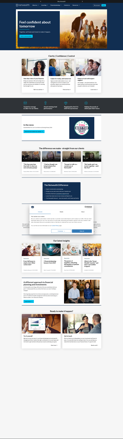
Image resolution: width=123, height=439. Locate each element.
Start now (53, 345)
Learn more (94, 89)
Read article (26, 258)
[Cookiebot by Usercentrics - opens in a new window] (86, 207)
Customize (60, 231)
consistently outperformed (62, 193)
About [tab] (82, 211)
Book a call (94, 345)
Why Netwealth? (61, 1)
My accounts (97, 5)
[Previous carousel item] (40, 1)
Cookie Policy (55, 225)
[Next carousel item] (82, 1)
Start (103, 5)
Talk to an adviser (38, 89)
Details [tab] (61, 211)
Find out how (66, 89)
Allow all (82, 231)
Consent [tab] (40, 211)
